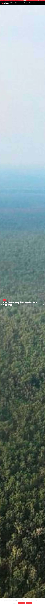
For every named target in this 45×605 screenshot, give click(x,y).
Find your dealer (41, 0)
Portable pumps (25, 3)
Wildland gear (11, 3)
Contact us (28, 0)
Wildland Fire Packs (16, 3)
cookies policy (35, 600)
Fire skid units (30, 3)
